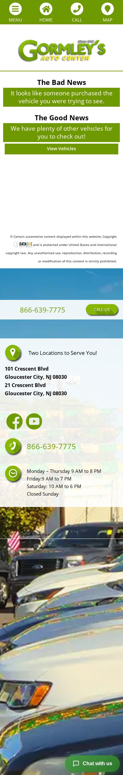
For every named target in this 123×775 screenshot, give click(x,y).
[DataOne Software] (23, 245)
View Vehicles (61, 149)
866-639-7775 (34, 311)
